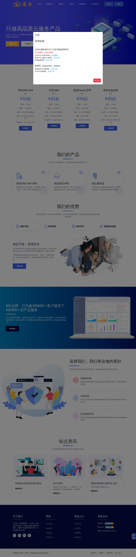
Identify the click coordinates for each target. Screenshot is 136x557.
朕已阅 (97, 80)
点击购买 (55, 55)
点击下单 (57, 58)
